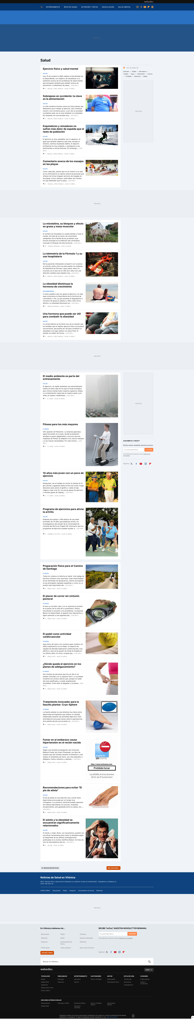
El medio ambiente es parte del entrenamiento (61, 377)
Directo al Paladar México (96, 1004)
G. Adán (50, 398)
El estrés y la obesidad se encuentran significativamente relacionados (61, 822)
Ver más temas (47, 953)
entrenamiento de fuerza (86, 890)
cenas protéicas (65, 948)
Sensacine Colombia (77, 1006)
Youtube (145, 7)
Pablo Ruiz (51, 588)
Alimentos (137, 76)
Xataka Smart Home (47, 987)
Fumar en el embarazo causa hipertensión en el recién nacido (62, 741)
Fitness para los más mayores (60, 424)
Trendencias (128, 979)
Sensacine (77, 979)
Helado (126, 74)
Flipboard (148, 7)
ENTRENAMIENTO (53, 7)
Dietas (62, 938)
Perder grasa (45, 948)
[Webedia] (149, 1)
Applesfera (44, 985)
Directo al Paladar (96, 979)
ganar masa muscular (87, 948)
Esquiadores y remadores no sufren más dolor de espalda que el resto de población (63, 129)
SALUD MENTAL (124, 7)
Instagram (137, 7)
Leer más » (75, 85)
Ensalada (128, 76)
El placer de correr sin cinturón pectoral (61, 597)
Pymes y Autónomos (144, 982)
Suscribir (149, 450)
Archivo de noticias (51, 868)
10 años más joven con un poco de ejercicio (63, 474)
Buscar (149, 961)
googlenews (152, 7)
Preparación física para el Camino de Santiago (63, 567)
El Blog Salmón (145, 979)
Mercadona (142, 71)
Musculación (57, 890)
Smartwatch (141, 74)
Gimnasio (126, 71)
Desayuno (73, 890)
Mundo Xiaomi (45, 990)
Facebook (141, 7)
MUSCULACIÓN (108, 7)
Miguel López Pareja (55, 88)
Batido (145, 76)
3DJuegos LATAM (63, 1003)
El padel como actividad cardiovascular (57, 635)
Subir (148, 970)
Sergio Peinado (54, 246)
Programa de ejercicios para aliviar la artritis (63, 510)
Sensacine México (80, 1003)
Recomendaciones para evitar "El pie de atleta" (62, 789)
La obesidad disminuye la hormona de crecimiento (58, 285)
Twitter (131, 463)
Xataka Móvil (45, 982)
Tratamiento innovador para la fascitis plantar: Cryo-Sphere (61, 703)
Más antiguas (113, 868)
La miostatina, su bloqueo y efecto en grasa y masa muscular (63, 225)
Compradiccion (128, 985)
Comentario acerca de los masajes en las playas (63, 163)
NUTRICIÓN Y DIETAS (89, 7)
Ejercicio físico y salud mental (60, 68)
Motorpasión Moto (113, 982)
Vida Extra (61, 982)
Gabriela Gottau (54, 534)
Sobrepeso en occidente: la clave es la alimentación (62, 97)
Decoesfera (127, 982)
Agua (132, 74)
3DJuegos (61, 979)
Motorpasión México (111, 1004)
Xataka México (45, 1003)
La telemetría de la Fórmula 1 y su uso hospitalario (62, 255)
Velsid (50, 845)
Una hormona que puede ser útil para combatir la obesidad (62, 315)
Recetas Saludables (86, 938)
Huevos (150, 74)
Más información (112, 1017)
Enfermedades (48, 291)
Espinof (76, 982)
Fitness (46, 429)
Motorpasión (111, 979)
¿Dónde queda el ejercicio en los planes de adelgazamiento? (62, 665)
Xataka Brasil (45, 1006)
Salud (45, 73)
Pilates (65, 890)
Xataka (43, 979)
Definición (99, 890)
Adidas (134, 71)
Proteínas (83, 934)
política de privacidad (125, 938)
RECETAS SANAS (70, 7)
